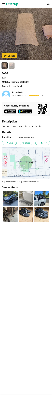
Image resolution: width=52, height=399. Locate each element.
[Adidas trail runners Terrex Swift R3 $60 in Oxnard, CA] (26, 214)
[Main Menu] (3, 4)
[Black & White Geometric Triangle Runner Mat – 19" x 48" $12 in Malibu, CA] (26, 198)
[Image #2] (12, 65)
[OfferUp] (12, 4)
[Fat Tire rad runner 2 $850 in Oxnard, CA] (10, 214)
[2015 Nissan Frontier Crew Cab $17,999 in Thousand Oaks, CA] (10, 198)
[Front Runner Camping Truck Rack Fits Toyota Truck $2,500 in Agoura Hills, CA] (41, 198)
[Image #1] (5, 65)
